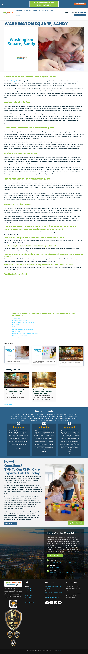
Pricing (26, 10)
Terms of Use (28, 588)
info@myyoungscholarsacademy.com (17, 3)
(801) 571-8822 (82, 12)
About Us (44, 10)
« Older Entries (8, 404)
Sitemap (59, 650)
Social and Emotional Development (23, 329)
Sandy (13, 81)
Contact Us (9, 523)
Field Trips (15, 324)
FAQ (39, 10)
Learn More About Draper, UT (53, 597)
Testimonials (33, 10)
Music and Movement (19, 338)
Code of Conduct (29, 595)
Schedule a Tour (79, 15)
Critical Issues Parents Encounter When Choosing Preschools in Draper (42, 391)
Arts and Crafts (16, 318)
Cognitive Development (19, 320)
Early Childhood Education (20, 327)
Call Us (52, 565)
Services (18, 10)
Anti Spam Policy (29, 590)
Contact (18, 15)
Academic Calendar (29, 602)
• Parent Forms (28, 597)
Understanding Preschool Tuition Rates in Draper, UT (15, 390)
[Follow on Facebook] (47, 602)
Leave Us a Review (80, 3)
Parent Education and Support (21, 336)
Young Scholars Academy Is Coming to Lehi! (44, 4)
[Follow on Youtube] (60, 602)
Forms (51, 10)
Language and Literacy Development (23, 322)
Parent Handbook (29, 600)
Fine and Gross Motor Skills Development (25, 333)
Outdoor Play (16, 331)
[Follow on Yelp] (51, 602)
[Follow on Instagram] (55, 602)
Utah (17, 81)
